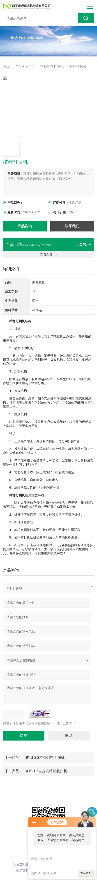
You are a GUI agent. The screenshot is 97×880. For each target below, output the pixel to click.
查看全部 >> (48, 254)
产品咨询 (25, 226)
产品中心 (22, 66)
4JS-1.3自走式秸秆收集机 (46, 771)
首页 (6, 66)
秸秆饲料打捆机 (52, 66)
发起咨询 (85, 873)
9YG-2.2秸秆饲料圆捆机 (45, 757)
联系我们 (72, 226)
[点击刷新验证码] (40, 714)
